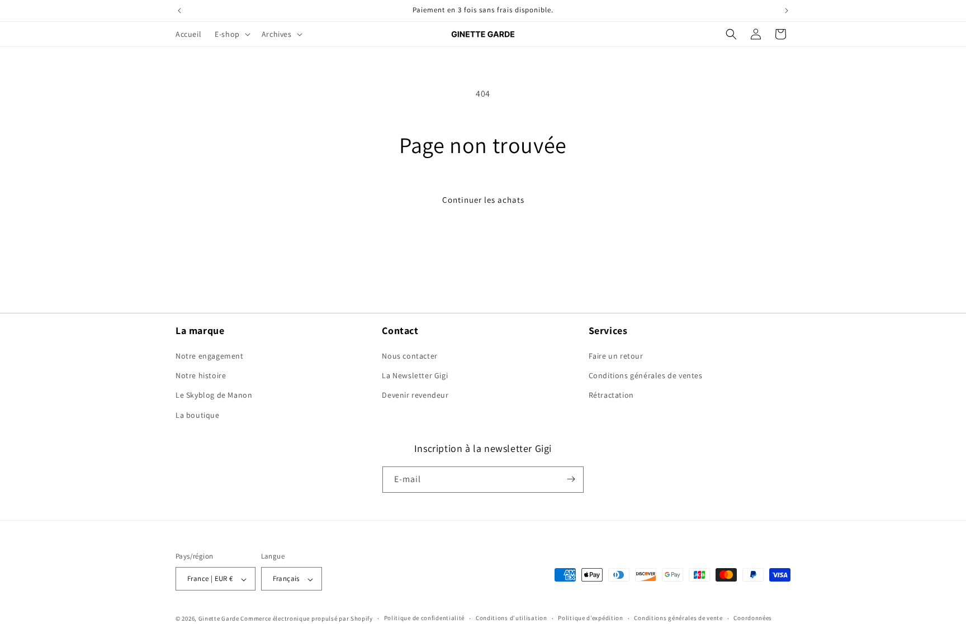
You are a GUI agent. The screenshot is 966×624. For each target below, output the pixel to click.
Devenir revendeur (415, 395)
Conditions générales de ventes (646, 375)
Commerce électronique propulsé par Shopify (306, 618)
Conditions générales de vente (678, 618)
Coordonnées (752, 618)
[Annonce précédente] (179, 10)
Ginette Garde (218, 618)
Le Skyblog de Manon (214, 395)
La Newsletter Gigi (415, 375)
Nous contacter (409, 356)
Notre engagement (210, 356)
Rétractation (611, 395)
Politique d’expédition (590, 618)
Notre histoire (201, 375)
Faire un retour (616, 356)
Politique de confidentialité (424, 618)
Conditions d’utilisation (511, 618)
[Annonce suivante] (786, 10)
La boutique (198, 415)
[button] (231, 34)
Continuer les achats (483, 199)
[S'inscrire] (570, 479)
